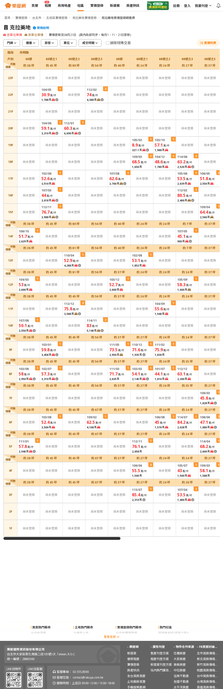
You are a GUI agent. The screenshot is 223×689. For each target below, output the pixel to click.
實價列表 (210, 43)
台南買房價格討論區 (208, 681)
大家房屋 (180, 659)
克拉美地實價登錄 (84, 18)
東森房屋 (180, 664)
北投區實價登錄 (57, 18)
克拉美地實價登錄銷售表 (118, 18)
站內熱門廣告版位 (161, 670)
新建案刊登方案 (161, 664)
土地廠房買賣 (136, 681)
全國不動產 (181, 681)
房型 (48, 43)
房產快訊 (133, 670)
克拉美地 (20, 27)
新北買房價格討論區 (208, 659)
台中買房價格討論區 (208, 676)
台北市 (36, 18)
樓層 (29, 43)
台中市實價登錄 (126, 633)
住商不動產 (181, 676)
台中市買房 (38, 633)
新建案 (131, 653)
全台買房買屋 (136, 676)
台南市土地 (81, 633)
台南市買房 (38, 639)
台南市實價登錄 (126, 639)
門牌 (10, 43)
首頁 (7, 18)
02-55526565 (81, 672)
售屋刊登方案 (159, 653)
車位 (67, 43)
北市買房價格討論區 (208, 653)
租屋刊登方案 (159, 659)
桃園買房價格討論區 (208, 670)
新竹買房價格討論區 (208, 664)
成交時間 (88, 43)
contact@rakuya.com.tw (88, 677)
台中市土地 (81, 639)
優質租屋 (133, 659)
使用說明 (43, 27)
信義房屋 (180, 653)
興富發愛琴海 (167, 639)
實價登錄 (21, 18)
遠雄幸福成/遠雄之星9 (173, 633)
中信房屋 (180, 670)
